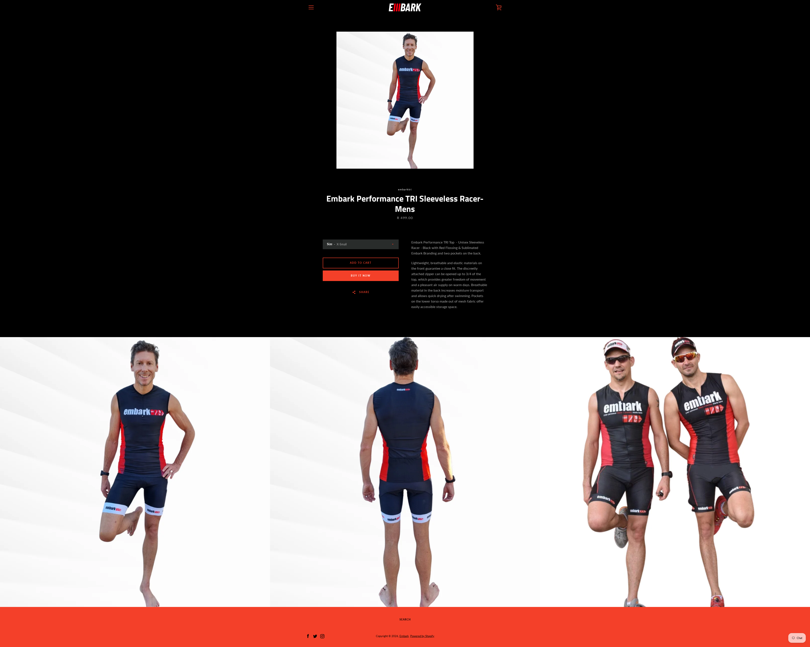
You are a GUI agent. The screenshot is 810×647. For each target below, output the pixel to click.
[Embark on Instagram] (322, 636)
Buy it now (361, 275)
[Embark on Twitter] (315, 636)
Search (405, 619)
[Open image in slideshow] (405, 100)
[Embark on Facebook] (308, 636)
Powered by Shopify (422, 636)
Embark (404, 636)
